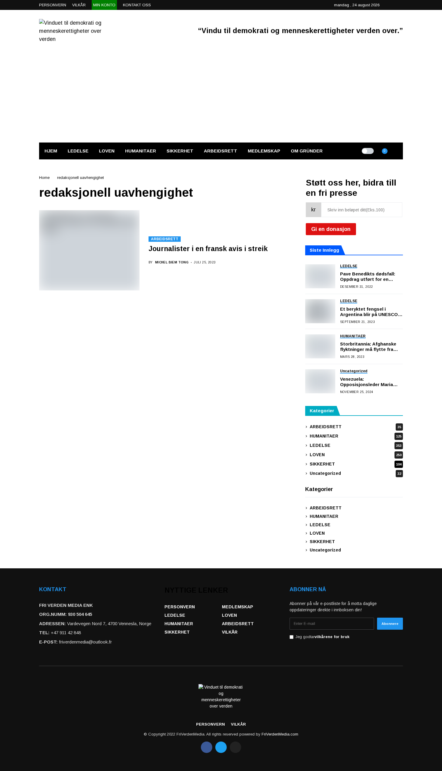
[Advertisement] (221, 97)
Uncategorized (355, 473)
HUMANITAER (355, 436)
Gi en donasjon (331, 229)
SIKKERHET (355, 464)
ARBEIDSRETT (164, 239)
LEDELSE (355, 445)
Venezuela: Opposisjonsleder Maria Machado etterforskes (366, 381)
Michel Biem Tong (172, 262)
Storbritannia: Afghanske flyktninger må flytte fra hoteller (368, 346)
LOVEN (355, 454)
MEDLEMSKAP (237, 606)
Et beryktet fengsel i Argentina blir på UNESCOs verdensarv (370, 311)
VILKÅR (230, 632)
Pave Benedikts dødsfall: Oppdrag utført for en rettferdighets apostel (368, 276)
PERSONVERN (179, 606)
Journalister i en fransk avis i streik (208, 249)
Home (44, 177)
